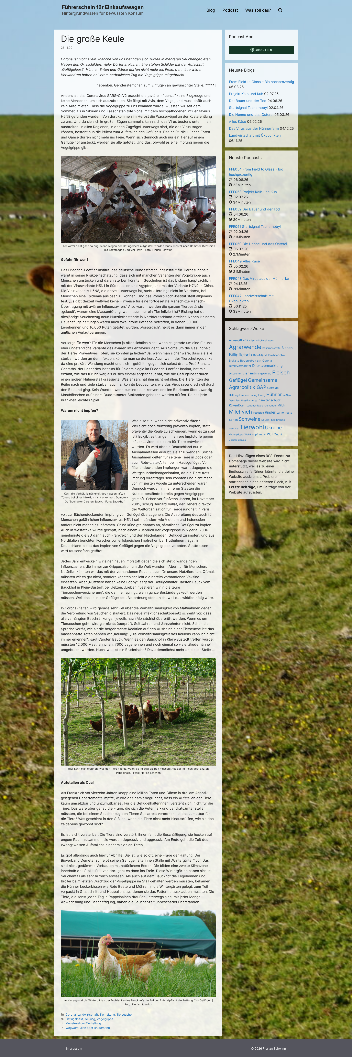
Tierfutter (234, 428)
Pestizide (258, 412)
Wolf (270, 434)
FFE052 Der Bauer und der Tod (254, 209)
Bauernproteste (271, 348)
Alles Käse (237, 122)
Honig (261, 395)
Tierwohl (252, 427)
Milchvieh (240, 412)
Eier (246, 373)
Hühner (274, 394)
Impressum (74, 1048)
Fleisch (281, 372)
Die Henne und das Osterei (251, 115)
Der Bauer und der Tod (247, 101)
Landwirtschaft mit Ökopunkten (255, 135)
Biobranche (276, 355)
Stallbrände (278, 419)
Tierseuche (124, 1014)
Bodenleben (248, 360)
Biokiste (234, 360)
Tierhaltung (107, 1014)
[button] (280, 10)
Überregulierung (237, 440)
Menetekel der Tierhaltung (83, 1023)
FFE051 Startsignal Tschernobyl (255, 227)
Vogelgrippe (105, 1019)
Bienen (287, 348)
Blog (211, 10)
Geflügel (238, 380)
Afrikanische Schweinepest (259, 340)
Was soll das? (258, 10)
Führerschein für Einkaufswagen (103, 7)
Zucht (278, 434)
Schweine (249, 419)
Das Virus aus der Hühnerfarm (254, 128)
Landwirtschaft (87, 1014)
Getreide (273, 388)
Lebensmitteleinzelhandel (261, 405)
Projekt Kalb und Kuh (246, 94)
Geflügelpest (74, 1019)
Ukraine (273, 428)
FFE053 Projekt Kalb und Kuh (253, 192)
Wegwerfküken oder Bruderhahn (88, 1027)
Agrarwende (245, 346)
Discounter (235, 373)
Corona (71, 1014)
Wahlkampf (251, 434)
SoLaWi (265, 419)
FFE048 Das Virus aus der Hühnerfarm (261, 279)
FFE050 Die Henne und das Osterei (258, 244)
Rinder (270, 412)
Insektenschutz (269, 400)
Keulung (90, 1019)
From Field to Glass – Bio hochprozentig (261, 82)
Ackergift (235, 340)
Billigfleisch (240, 354)
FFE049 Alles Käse (244, 261)
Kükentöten (237, 405)
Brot (259, 361)
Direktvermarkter (240, 365)
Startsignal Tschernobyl (248, 108)
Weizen (262, 434)
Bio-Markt (260, 355)
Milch (281, 405)
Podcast (230, 10)
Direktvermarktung (267, 365)
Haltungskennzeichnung (243, 395)
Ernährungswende (260, 373)
